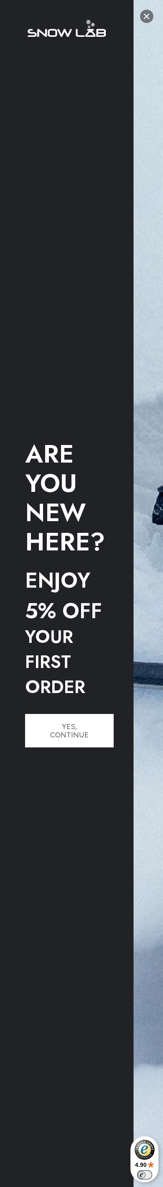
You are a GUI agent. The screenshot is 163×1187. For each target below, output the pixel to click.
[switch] (144, 1174)
